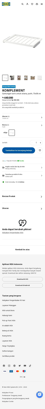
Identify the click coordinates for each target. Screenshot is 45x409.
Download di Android (22, 285)
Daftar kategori (7, 351)
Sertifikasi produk (8, 356)
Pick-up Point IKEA (8, 320)
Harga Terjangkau (8, 346)
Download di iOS (22, 279)
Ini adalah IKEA (7, 326)
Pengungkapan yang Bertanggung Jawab (15, 398)
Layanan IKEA (7, 341)
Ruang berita (6, 336)
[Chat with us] (39, 394)
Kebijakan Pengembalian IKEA (12, 233)
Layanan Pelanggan (9, 305)
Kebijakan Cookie (8, 401)
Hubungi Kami (7, 315)
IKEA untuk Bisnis (8, 310)
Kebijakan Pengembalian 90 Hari (13, 300)
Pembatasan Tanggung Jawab (12, 395)
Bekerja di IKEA (7, 331)
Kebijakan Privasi (7, 392)
